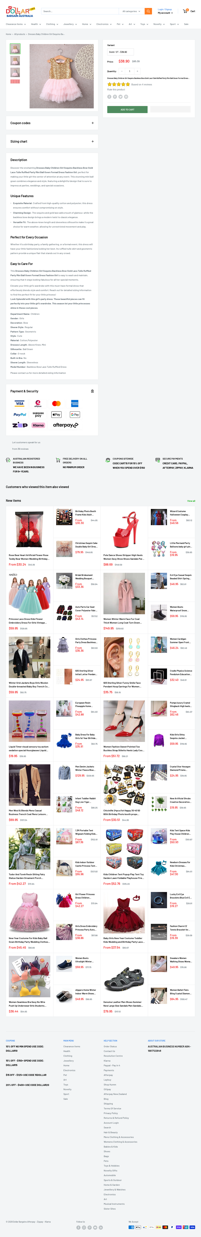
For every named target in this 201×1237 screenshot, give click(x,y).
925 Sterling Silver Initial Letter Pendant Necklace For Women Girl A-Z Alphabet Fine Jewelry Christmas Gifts (86, 672)
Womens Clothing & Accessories (120, 1141)
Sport (173, 24)
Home (85, 24)
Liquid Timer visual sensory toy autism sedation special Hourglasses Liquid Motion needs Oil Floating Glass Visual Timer (28, 748)
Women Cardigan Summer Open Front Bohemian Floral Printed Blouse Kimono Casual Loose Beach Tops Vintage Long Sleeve (181, 641)
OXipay (107, 1089)
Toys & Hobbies (111, 1165)
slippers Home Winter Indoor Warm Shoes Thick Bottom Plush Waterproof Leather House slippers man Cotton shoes (85, 992)
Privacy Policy (111, 1113)
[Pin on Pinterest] (115, 96)
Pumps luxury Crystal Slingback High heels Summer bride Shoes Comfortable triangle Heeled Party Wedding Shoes (180, 704)
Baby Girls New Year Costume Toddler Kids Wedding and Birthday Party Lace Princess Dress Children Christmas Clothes (123, 940)
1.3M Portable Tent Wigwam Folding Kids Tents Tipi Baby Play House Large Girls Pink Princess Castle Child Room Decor (86, 832)
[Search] (148, 11)
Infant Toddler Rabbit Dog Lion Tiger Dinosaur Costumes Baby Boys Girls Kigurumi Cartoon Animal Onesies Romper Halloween (85, 800)
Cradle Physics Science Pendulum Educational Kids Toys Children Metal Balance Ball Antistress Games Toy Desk (181, 672)
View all (191, 500)
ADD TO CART (127, 109)
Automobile (110, 1175)
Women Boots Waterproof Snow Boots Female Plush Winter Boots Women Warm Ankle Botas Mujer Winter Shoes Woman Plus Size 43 (180, 609)
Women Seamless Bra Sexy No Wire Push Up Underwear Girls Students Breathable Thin (27, 1004)
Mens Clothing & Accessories (119, 1137)
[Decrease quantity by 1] (122, 71)
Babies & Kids (111, 1146)
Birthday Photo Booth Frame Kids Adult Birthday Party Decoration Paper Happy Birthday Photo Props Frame (85, 513)
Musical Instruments (114, 1203)
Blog (106, 1098)
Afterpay (108, 1074)
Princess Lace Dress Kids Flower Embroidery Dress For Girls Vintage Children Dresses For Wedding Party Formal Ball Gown (27, 621)
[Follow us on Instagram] (84, 1227)
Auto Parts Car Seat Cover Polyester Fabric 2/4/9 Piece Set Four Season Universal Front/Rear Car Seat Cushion (86, 609)
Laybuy (107, 1079)
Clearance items (14, 24)
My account (164, 12)
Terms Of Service (112, 1108)
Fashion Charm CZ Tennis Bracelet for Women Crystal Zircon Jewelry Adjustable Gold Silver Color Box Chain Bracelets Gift (180, 928)
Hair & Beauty (111, 1132)
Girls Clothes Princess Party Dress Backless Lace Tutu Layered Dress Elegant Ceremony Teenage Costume (85, 641)
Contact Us (109, 1051)
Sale (186, 24)
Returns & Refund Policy (116, 1117)
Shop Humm (110, 1084)
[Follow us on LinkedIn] (101, 1227)
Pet (118, 24)
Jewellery (68, 24)
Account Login (111, 1122)
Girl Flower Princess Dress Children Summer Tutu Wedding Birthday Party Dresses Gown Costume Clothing (86, 896)
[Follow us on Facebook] (78, 1227)
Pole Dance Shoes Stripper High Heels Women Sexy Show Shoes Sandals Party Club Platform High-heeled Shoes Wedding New (123, 557)
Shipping (108, 1103)
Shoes (107, 1151)
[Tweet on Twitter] (120, 96)
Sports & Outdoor (113, 1180)
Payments (109, 1070)
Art (130, 24)
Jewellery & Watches (115, 1189)
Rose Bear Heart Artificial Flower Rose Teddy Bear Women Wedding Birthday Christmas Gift (28, 557)
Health (34, 24)
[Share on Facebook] (109, 96)
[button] (170, 109)
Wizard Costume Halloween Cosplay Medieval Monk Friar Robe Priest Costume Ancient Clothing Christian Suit (180, 513)
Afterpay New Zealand (115, 1094)
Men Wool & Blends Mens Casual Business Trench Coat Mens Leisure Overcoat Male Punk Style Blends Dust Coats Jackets (28, 812)
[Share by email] (126, 96)
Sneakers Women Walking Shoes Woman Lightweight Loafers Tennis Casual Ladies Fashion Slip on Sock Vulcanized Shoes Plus (180, 960)
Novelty (157, 24)
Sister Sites (110, 1208)
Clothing (50, 24)
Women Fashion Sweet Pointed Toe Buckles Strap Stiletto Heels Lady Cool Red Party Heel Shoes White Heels (123, 748)
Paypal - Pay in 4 (112, 1065)
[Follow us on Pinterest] (90, 1227)
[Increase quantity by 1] (137, 71)
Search (107, 1127)
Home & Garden (112, 1184)
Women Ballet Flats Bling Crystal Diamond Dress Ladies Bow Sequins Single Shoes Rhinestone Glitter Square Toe (180, 992)
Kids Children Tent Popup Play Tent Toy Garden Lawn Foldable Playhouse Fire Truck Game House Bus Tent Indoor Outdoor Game (123, 876)
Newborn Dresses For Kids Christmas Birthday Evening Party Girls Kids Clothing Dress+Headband (181, 864)
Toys (142, 24)
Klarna (107, 1060)
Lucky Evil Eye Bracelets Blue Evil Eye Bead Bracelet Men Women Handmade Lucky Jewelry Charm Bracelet (181, 896)
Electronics (102, 24)
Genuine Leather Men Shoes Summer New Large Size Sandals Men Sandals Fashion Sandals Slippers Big (122, 1004)
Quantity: (112, 71)
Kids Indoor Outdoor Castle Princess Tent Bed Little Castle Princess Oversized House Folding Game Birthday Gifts (85, 864)
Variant (111, 45)
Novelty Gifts (110, 1170)
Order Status (110, 1046)
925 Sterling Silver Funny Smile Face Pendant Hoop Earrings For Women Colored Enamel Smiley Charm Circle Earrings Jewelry (122, 684)
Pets (106, 1160)
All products (19, 34)
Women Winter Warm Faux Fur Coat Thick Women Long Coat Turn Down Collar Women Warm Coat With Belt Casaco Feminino (121, 621)
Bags (106, 1156)
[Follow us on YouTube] (95, 1227)
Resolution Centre (113, 1055)
